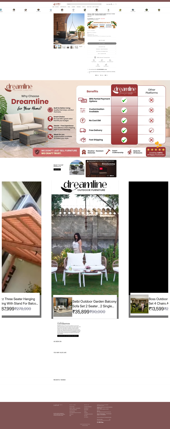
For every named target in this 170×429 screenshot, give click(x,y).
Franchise (86, 412)
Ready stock (89, 6)
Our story (85, 415)
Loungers (73, 6)
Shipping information (102, 51)
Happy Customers (95, 6)
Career (85, 411)
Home (53, 6)
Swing (69, 6)
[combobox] (84, 4)
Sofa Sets (57, 6)
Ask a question (102, 53)
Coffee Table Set (63, 6)
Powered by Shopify (85, 425)
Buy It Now (102, 43)
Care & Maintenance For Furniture (75, 412)
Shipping (88, 19)
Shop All (84, 6)
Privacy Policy (72, 406)
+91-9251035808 (100, 69)
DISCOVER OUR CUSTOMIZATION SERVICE (68, 335)
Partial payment (92, 32)
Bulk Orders (86, 409)
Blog (70, 415)
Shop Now (57, 169)
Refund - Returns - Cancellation (75, 408)
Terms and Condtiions (73, 409)
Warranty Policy (72, 411)
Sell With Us (86, 408)
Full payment (92, 30)
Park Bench (79, 6)
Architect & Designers (88, 406)
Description (102, 46)
